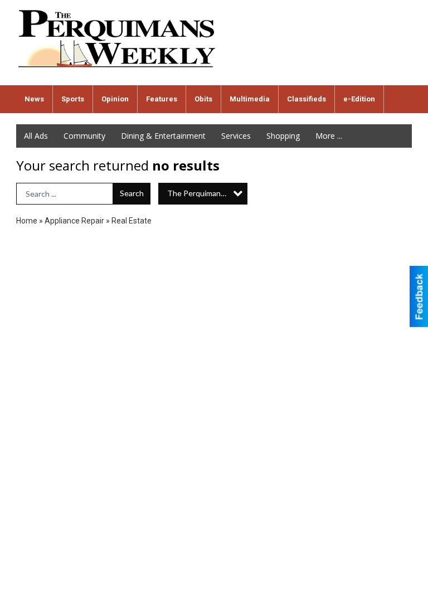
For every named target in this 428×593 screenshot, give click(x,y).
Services (236, 135)
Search (132, 193)
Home (26, 220)
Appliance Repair (74, 220)
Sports (72, 99)
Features (161, 99)
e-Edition (359, 99)
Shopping (283, 135)
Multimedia (250, 99)
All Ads (36, 135)
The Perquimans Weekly (207, 193)
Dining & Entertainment (163, 135)
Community (84, 135)
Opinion (115, 99)
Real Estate (131, 220)
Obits (203, 99)
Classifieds (306, 99)
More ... (328, 135)
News (34, 99)
